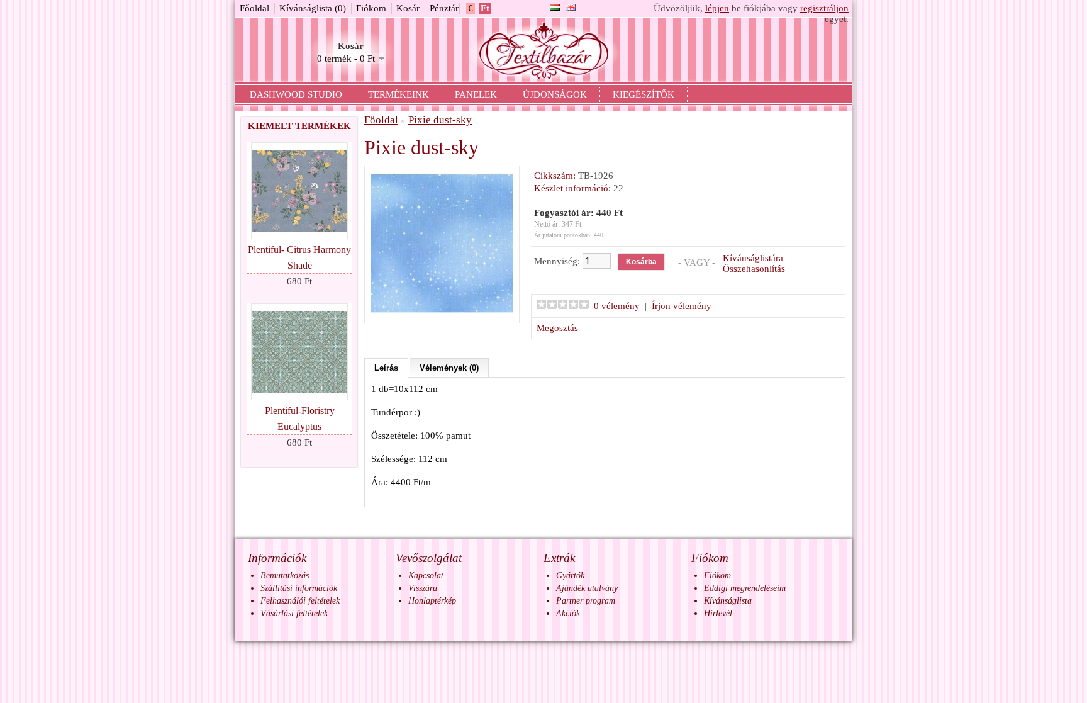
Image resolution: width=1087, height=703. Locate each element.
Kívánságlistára (753, 258)
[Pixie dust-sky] (442, 311)
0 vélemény (617, 306)
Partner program (585, 600)
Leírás (386, 368)
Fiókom (371, 8)
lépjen (717, 8)
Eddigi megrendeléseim (745, 588)
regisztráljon (824, 8)
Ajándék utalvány (587, 588)
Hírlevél (718, 613)
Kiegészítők (643, 94)
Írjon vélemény (681, 306)
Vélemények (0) (449, 368)
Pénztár (444, 8)
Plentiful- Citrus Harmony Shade (299, 257)
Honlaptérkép (432, 600)
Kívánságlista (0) (312, 8)
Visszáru (422, 588)
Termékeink (398, 94)
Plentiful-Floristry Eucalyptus (300, 418)
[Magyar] (555, 7)
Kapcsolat (425, 575)
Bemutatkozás (284, 575)
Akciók (568, 613)
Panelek (476, 94)
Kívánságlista (728, 600)
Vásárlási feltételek (294, 613)
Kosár (408, 8)
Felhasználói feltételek (300, 600)
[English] (571, 7)
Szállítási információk (298, 588)
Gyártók (570, 575)
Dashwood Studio (296, 94)
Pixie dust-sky (440, 120)
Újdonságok (555, 94)
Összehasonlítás (754, 269)
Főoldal (254, 8)
